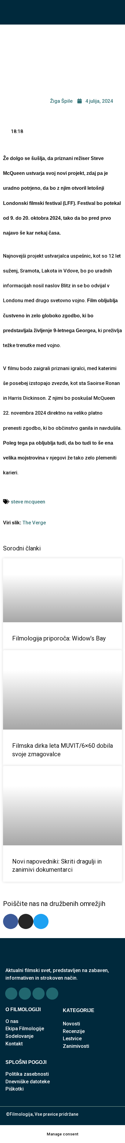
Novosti (71, 1024)
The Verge (34, 523)
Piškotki (14, 1089)
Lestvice (72, 1038)
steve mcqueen (28, 502)
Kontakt (14, 1044)
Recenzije (74, 1031)
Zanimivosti (76, 1046)
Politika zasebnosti (27, 1074)
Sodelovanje (19, 1036)
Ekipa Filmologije (24, 1028)
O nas (12, 1021)
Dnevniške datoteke (27, 1082)
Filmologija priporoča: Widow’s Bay (59, 638)
